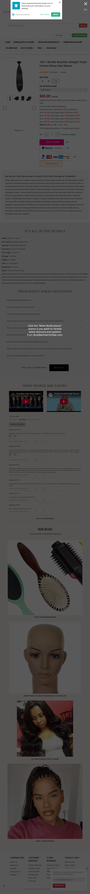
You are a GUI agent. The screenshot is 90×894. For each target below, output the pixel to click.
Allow (55, 14)
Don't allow (44, 14)
